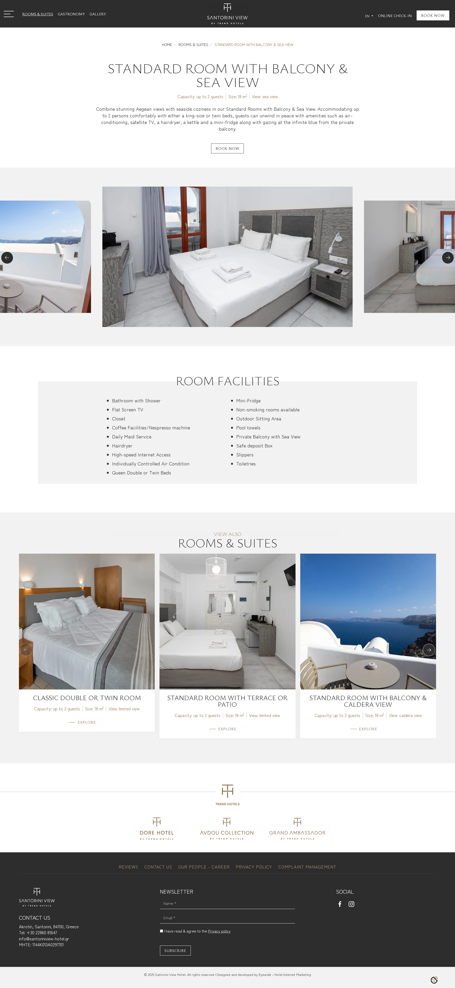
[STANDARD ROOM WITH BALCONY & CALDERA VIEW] (368, 620)
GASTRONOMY (71, 14)
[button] (7, 258)
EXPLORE (87, 722)
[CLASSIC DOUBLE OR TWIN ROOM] (87, 620)
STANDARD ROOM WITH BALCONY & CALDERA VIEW (368, 701)
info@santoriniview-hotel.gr (44, 938)
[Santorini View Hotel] (227, 14)
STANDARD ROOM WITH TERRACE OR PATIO (227, 701)
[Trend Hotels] (227, 797)
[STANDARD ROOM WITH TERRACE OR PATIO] (227, 620)
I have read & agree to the (197, 931)
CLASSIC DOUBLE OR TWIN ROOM (87, 697)
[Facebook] (341, 903)
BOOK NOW (433, 15)
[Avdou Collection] (227, 827)
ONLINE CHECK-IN (395, 15)
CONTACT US (158, 867)
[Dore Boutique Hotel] (157, 827)
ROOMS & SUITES (37, 14)
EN (367, 15)
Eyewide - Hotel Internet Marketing (285, 974)
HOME (167, 44)
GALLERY (98, 14)
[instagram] (353, 903)
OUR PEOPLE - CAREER (204, 867)
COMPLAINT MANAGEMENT (307, 867)
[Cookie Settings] (434, 980)
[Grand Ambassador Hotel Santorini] (297, 827)
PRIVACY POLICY (254, 867)
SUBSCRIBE (175, 950)
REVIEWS (129, 867)
